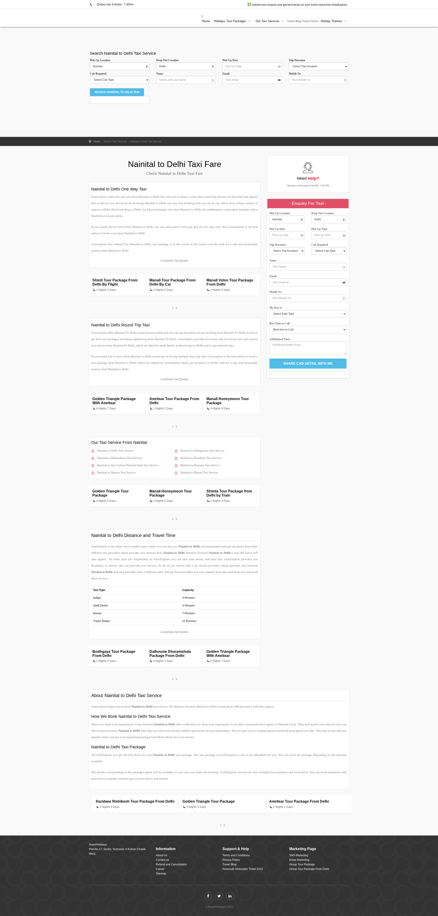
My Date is (276, 307)
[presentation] (172, 308)
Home (206, 21)
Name (160, 73)
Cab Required (99, 73)
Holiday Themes (332, 21)
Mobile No (295, 73)
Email (225, 73)
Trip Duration (298, 60)
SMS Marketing (298, 855)
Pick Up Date (230, 60)
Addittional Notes (279, 339)
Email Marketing (299, 859)
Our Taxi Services (268, 21)
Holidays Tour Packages (230, 21)
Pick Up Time (319, 229)
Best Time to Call (280, 323)
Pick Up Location (100, 60)
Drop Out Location (167, 60)
